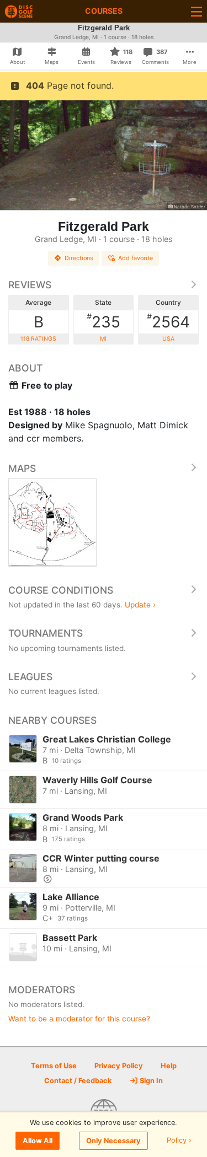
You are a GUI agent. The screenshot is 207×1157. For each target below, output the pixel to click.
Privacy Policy (118, 1066)
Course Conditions (60, 590)
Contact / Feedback (78, 1081)
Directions (79, 258)
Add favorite (135, 258)
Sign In (150, 1081)
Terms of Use (54, 1066)
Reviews (29, 284)
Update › (140, 604)
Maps (22, 468)
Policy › (179, 1140)
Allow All (37, 1141)
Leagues (30, 676)
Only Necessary (113, 1141)
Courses (104, 10)
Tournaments (45, 633)
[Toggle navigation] (196, 11)
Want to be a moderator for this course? (79, 1018)
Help (169, 1066)
